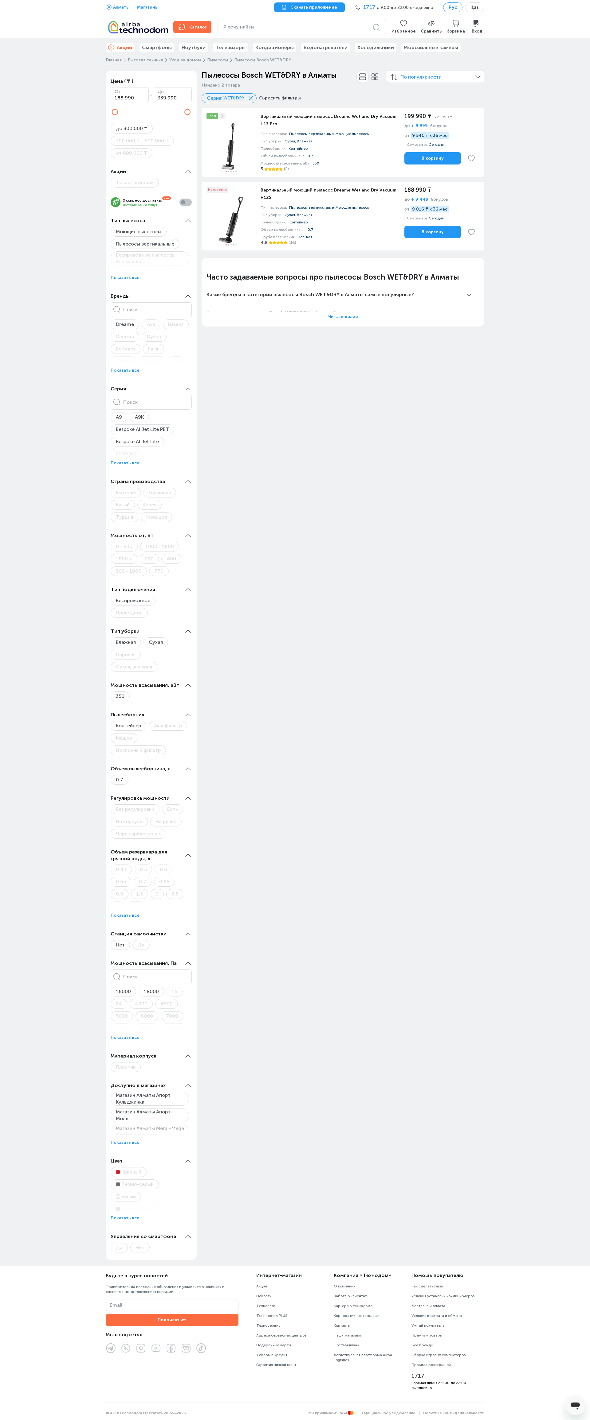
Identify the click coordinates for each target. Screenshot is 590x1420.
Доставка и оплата (428, 1306)
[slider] (115, 112)
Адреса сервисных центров (281, 1335)
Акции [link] (124, 47)
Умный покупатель (427, 1325)
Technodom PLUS (271, 1316)
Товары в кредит (271, 1355)
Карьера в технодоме (353, 1306)
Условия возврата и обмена (436, 1316)
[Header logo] (136, 27)
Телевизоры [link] (230, 47)
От (118, 91)
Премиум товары (426, 1335)
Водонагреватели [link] (326, 47)
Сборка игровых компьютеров (438, 1355)
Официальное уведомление (388, 1413)
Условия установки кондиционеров (443, 1296)
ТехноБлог (265, 1306)
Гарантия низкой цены (276, 1365)
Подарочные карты (273, 1345)
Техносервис (268, 1325)
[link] (343, 142)
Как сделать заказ (427, 1286)
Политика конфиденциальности (453, 1413)
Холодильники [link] (375, 47)
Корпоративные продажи (357, 1316)
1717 (417, 1376)
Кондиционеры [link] (274, 47)
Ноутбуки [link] (194, 47)
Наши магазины (348, 1335)
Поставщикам (346, 1345)
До (161, 91)
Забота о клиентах (350, 1296)
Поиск (130, 309)
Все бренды (422, 1345)
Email (116, 1305)
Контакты (342, 1325)
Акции (261, 1286)
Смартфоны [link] (157, 47)
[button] (403, 27)
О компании (345, 1286)
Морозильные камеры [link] (431, 47)
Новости (264, 1296)
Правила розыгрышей (431, 1365)
